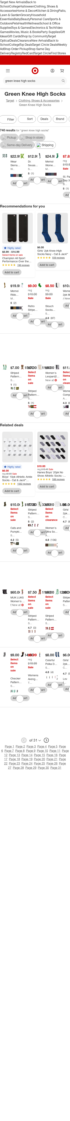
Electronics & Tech (42, 27)
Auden (63, 298)
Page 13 (14, 755)
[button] (12, 248)
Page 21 (51, 759)
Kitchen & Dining (47, 10)
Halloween (27, 6)
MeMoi (47, 169)
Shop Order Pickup (16, 49)
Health (22, 23)
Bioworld (65, 184)
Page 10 (42, 751)
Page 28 (18, 768)
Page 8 (20, 751)
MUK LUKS (10, 604)
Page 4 (42, 746)
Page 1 (9, 746)
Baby (17, 19)
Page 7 (9, 751)
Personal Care (39, 19)
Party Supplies (50, 32)
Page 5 (52, 746)
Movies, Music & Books (25, 32)
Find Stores (58, 53)
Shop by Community (34, 36)
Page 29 (30, 768)
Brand (60, 119)
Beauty (25, 19)
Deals (13, 40)
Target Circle (42, 53)
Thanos (30, 682)
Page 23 (14, 763)
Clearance (24, 40)
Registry (16, 53)
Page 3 (31, 746)
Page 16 (51, 755)
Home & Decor (26, 10)
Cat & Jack (65, 517)
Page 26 (51, 763)
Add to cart (12, 272)
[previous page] (24, 740)
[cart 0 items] (62, 71)
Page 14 (26, 755)
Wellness (33, 23)
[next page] (46, 740)
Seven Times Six (30, 169)
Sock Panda (30, 313)
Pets (15, 23)
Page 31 (55, 768)
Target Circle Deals (44, 44)
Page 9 (30, 751)
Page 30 (43, 768)
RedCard (28, 53)
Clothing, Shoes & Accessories (39, 100)
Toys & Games (20, 27)
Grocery (26, 15)
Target (10, 100)
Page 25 (39, 763)
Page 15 (39, 755)
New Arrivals (39, 40)
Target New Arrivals (13, 2)
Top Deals (25, 44)
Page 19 (26, 759)
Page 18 (14, 759)
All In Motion (65, 398)
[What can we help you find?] (35, 81)
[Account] (52, 71)
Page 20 (39, 759)
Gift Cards (14, 36)
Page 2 (20, 746)
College (14, 6)
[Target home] (35, 70)
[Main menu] (8, 71)
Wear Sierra (12, 169)
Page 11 (54, 751)
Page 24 (26, 763)
